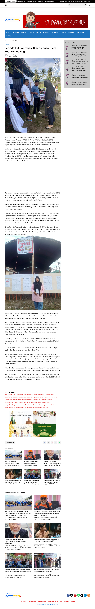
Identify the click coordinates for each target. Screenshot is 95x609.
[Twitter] (71, 595)
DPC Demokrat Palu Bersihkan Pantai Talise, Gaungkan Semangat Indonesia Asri (29, 394)
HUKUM (38, 32)
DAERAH (23, 32)
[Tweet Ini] (48, 442)
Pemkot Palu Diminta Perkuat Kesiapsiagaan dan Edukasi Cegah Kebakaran (28, 400)
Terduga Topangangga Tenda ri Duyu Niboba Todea (79, 69)
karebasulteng (12, 55)
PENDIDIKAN (55, 32)
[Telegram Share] (55, 442)
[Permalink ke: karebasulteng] (6, 55)
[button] (85, 4)
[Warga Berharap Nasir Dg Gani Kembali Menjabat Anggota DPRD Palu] (52, 474)
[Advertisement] (33, 177)
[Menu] (6, 5)
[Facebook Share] (44, 442)
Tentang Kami (32, 601)
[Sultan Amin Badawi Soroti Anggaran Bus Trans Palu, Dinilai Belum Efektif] (13, 474)
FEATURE (8, 36)
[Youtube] (75, 595)
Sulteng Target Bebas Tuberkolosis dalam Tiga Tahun (79, 76)
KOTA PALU (15, 32)
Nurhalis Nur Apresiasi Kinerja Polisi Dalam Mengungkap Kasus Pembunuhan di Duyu (31, 397)
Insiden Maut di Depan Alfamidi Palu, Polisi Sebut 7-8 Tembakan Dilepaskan (55, 1)
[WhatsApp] (78, 595)
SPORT (64, 32)
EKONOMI (46, 32)
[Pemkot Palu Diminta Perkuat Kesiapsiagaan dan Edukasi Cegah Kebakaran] (52, 455)
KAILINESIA (71, 32)
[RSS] (88, 595)
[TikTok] (81, 595)
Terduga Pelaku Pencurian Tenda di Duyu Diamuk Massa (80, 62)
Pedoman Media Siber (55, 601)
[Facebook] (68, 595)
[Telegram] (85, 595)
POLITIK (31, 32)
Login (73, 601)
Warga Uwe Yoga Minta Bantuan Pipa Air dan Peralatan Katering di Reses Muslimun (30, 405)
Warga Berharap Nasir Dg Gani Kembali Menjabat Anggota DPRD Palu (26, 407)
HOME (7, 32)
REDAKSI (23, 601)
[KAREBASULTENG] (13, 19)
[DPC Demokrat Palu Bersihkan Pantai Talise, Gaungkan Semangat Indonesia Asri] (13, 455)
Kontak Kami (42, 601)
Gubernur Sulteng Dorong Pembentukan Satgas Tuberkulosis (79, 83)
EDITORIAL (80, 32)
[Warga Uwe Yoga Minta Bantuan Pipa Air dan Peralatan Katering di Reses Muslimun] (32, 474)
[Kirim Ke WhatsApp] (59, 442)
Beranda (66, 601)
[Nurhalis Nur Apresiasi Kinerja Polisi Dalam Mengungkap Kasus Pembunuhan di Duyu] (32, 455)
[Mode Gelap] (89, 5)
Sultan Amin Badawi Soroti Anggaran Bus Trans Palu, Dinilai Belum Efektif (27, 402)
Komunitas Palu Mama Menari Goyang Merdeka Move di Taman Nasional (79, 55)
